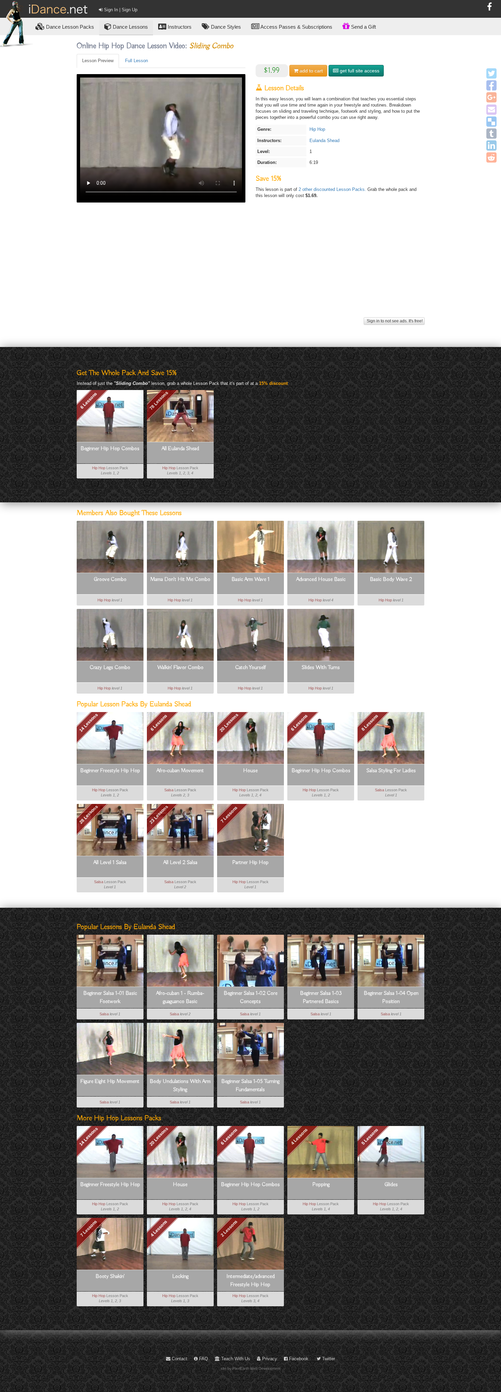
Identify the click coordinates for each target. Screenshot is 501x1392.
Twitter (328, 1358)
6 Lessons (88, 400)
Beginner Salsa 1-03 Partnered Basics (321, 997)
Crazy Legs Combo (110, 667)
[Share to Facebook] (491, 85)
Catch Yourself (250, 667)
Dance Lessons (129, 27)
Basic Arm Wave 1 (250, 579)
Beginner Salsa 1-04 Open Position (391, 997)
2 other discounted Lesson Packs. (333, 189)
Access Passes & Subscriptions (295, 27)
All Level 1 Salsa (109, 862)
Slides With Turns (321, 667)
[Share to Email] (491, 110)
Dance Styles (225, 27)
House (250, 770)
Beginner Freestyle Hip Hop (110, 770)
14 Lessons (88, 722)
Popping (321, 1184)
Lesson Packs (70, 27)
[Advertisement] (251, 268)
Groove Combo (110, 579)
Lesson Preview (97, 60)
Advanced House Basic (321, 579)
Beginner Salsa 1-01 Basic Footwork (110, 997)
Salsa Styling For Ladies (391, 770)
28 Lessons (88, 814)
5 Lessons (369, 1136)
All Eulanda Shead (180, 448)
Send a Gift (363, 27)
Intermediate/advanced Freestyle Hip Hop (250, 1280)
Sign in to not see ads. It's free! (394, 321)
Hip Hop (317, 129)
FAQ (203, 1358)
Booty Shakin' (110, 1276)
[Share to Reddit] (491, 157)
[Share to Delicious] (491, 121)
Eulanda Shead (324, 140)
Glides (391, 1184)
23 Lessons (159, 814)
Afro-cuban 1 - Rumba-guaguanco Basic (180, 997)
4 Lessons (299, 1136)
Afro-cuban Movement (180, 770)
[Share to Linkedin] (491, 145)
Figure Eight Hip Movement (109, 1081)
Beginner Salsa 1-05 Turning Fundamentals (250, 1085)
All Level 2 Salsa (180, 862)
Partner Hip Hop (250, 862)
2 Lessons (228, 1228)
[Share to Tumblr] (491, 133)
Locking (180, 1276)
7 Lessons (228, 814)
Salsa (168, 790)
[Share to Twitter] (491, 73)
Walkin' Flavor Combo (180, 667)
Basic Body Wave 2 (391, 579)
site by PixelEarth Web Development (250, 1368)
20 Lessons (229, 722)
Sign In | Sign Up (120, 9)
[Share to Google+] (491, 97)
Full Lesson (136, 60)
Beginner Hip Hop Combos (109, 448)
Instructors (179, 27)
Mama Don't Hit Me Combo (180, 579)
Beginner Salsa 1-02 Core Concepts (250, 997)
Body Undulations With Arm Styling (180, 1085)
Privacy (269, 1358)
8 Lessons (369, 722)
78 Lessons (159, 400)
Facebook (298, 1358)
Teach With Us (235, 1358)
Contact (178, 1358)
